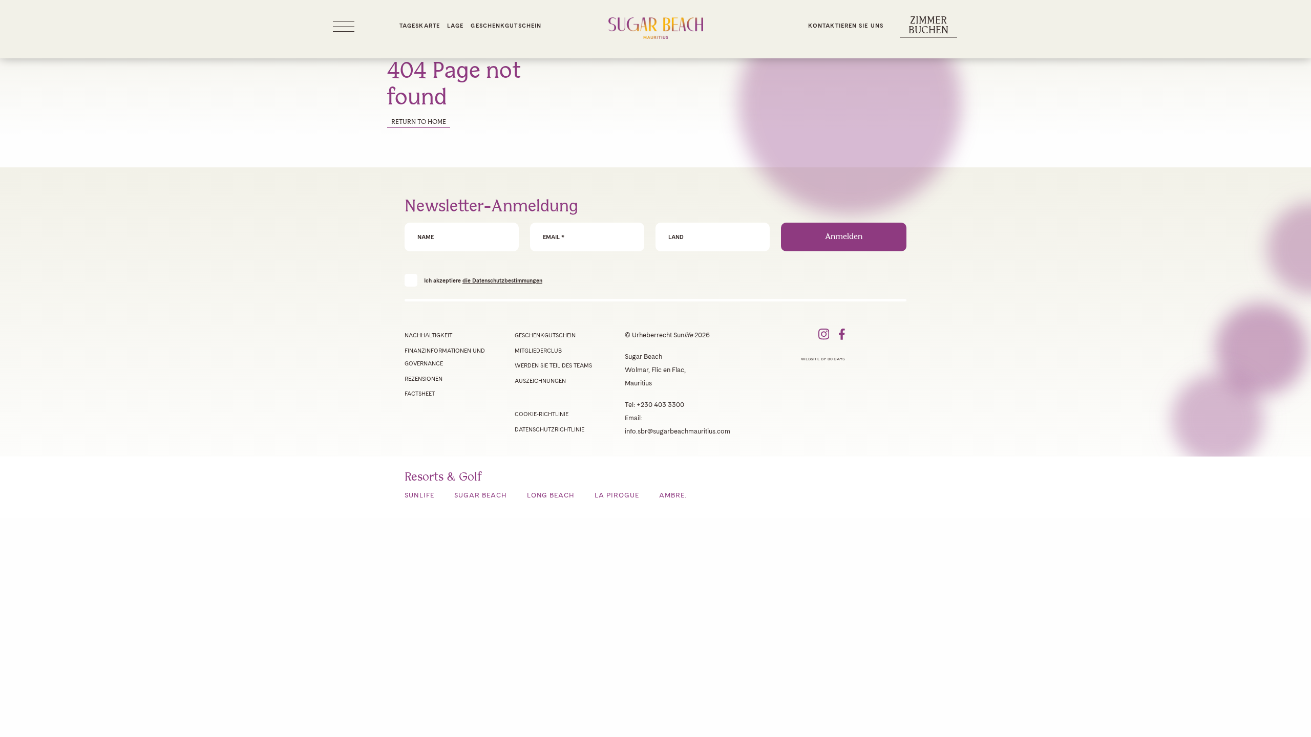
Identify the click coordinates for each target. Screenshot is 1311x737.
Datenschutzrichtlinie (549, 429)
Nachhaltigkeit (428, 335)
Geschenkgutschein (506, 25)
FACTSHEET (420, 393)
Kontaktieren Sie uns (845, 25)
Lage (455, 25)
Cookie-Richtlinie (541, 414)
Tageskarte (419, 25)
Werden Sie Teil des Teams (553, 365)
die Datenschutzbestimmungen (502, 280)
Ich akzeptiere (483, 280)
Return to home (418, 122)
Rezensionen (423, 378)
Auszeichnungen (540, 380)
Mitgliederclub (538, 350)
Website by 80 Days (823, 358)
